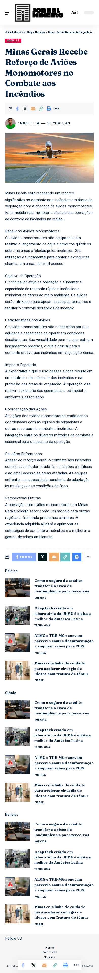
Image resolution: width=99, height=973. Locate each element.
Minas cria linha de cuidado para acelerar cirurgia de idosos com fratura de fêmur (61, 668)
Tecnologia (42, 625)
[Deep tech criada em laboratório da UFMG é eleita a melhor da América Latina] (17, 615)
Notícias (13, 40)
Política (40, 653)
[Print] (48, 108)
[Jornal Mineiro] (40, 12)
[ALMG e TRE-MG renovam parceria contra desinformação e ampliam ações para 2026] (17, 642)
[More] (56, 108)
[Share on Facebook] (17, 108)
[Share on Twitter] (25, 108)
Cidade (39, 680)
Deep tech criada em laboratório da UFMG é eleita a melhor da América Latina (62, 613)
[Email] (33, 108)
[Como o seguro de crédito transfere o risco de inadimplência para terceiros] (17, 587)
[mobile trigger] (9, 12)
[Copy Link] (40, 108)
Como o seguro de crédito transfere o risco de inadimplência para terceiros (62, 585)
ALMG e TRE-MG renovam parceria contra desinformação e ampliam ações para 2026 (64, 640)
